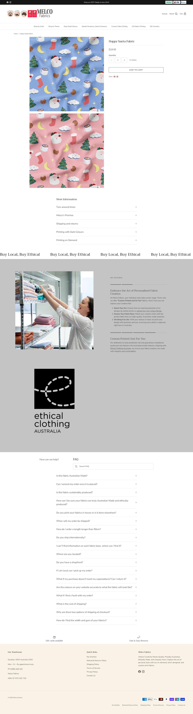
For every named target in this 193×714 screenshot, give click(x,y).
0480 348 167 (17, 669)
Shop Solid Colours (70, 26)
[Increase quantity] (124, 60)
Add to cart (136, 70)
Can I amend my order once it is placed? (76, 484)
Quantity (112, 55)
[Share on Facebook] (114, 76)
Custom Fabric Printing (119, 26)
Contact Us (91, 675)
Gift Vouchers (154, 26)
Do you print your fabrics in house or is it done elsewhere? (86, 512)
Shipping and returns (67, 223)
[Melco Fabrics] (30, 14)
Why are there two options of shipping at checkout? (83, 612)
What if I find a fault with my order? (74, 595)
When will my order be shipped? (73, 520)
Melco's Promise (64, 215)
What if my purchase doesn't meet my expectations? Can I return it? (91, 579)
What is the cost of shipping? (71, 603)
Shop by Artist (39, 26)
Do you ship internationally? (70, 537)
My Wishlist (91, 657)
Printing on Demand (66, 240)
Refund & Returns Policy (96, 660)
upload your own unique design (149, 311)
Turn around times (65, 207)
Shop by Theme (53, 26)
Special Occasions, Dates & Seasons (94, 26)
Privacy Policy (92, 672)
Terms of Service (93, 668)
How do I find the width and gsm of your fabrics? (81, 620)
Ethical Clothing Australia (120, 348)
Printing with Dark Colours (70, 231)
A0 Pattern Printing (138, 26)
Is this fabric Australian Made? (71, 475)
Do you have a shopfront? (69, 562)
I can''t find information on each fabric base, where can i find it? (88, 545)
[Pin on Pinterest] (117, 76)
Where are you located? (68, 554)
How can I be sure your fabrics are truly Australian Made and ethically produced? (92, 502)
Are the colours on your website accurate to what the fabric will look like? (94, 587)
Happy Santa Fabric (26, 34)
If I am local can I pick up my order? (74, 570)
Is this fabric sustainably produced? (74, 492)
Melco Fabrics (17, 698)
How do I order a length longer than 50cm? (78, 529)
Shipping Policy (93, 664)
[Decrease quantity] (111, 60)
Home (16, 34)
